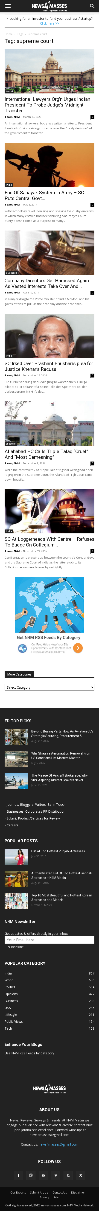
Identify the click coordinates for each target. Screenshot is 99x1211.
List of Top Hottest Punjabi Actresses (58, 851)
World (9, 91)
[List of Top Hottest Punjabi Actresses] (16, 857)
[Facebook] (18, 1175)
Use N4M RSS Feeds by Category (29, 1053)
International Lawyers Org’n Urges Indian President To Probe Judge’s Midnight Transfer (47, 104)
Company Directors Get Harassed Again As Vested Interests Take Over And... (47, 283)
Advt (56, 1197)
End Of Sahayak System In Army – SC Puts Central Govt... (44, 195)
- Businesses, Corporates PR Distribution (35, 811)
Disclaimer (78, 1192)
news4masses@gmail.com (58, 1144)
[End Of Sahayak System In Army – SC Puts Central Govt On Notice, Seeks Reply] (49, 165)
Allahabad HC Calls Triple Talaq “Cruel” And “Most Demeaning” (46, 454)
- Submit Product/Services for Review (32, 818)
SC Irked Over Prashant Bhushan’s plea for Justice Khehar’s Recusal (49, 366)
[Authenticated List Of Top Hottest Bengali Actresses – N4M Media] (16, 879)
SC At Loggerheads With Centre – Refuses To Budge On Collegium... (49, 542)
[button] (7, 6)
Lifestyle (10, 443)
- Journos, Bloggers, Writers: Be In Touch (35, 804)
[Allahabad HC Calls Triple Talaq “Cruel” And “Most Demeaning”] (49, 423)
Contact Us (59, 1192)
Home (9, 34)
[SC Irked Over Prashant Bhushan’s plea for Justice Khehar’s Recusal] (49, 336)
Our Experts (18, 1192)
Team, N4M (12, 116)
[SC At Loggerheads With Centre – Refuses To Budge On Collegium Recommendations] (49, 511)
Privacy (44, 1197)
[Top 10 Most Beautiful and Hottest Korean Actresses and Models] (16, 901)
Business (11, 272)
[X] (80, 1175)
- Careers (11, 825)
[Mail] (43, 1175)
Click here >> (49, 23)
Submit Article (39, 1192)
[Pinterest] (55, 1175)
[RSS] (68, 1175)
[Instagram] (30, 1175)
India (9, 184)
